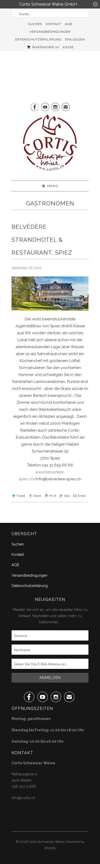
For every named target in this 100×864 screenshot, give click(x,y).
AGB (68, 24)
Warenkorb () (45, 47)
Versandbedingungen (50, 31)
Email (81, 496)
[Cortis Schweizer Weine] (50, 145)
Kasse (68, 47)
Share (37, 496)
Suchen (35, 24)
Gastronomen (50, 203)
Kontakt (53, 24)
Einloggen (75, 39)
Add (67, 496)
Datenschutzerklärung (38, 39)
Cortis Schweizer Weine (47, 842)
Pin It (52, 496)
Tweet (20, 496)
